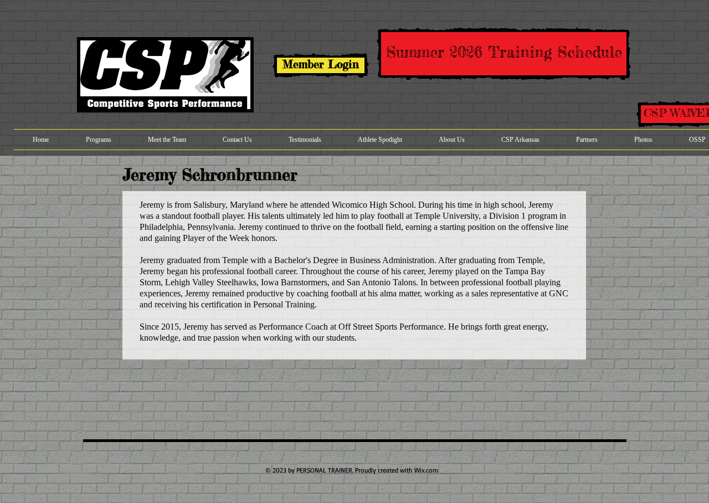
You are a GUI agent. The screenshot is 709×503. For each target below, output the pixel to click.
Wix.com (426, 470)
